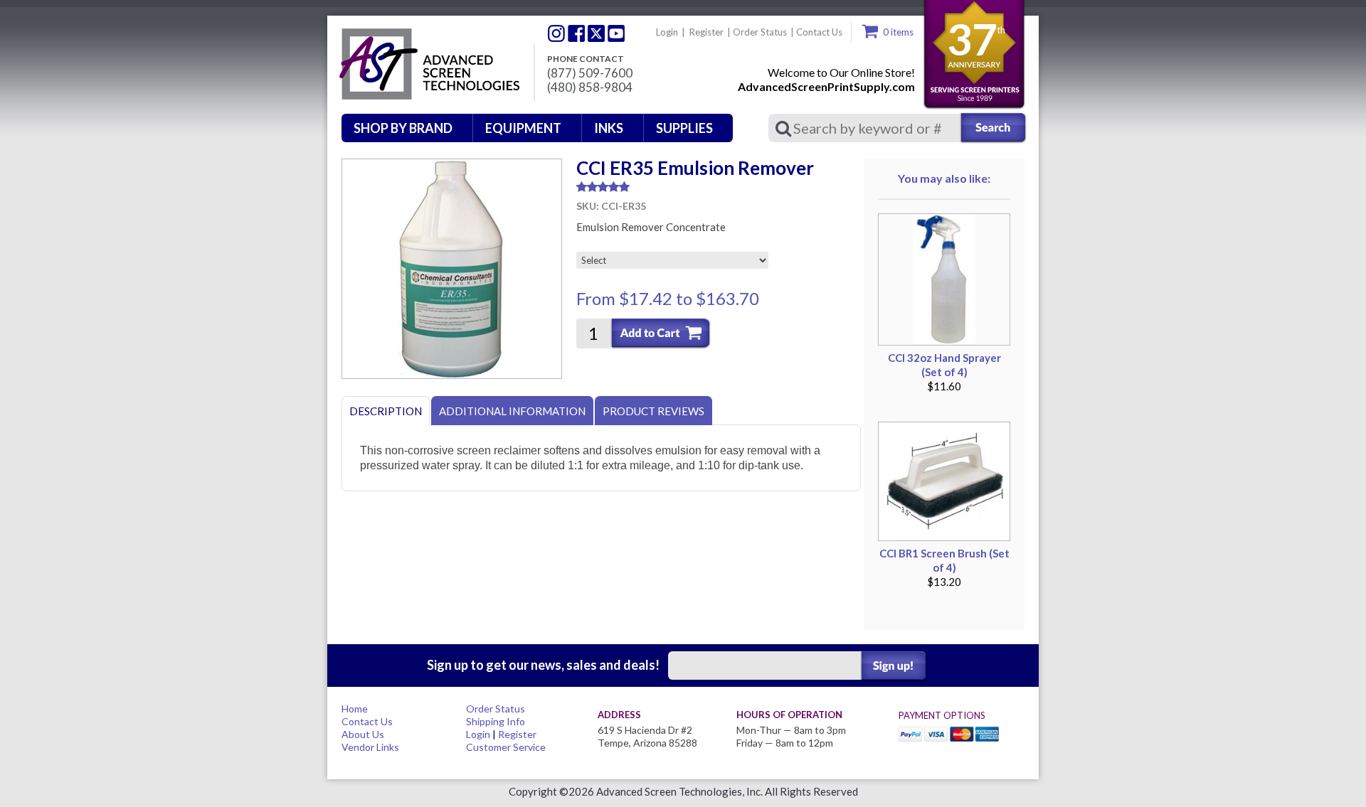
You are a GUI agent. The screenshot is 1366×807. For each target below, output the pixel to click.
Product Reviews (653, 411)
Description (385, 411)
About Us (363, 734)
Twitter (556, 33)
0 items (898, 32)
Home (355, 708)
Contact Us (819, 32)
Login (667, 32)
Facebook (576, 33)
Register (706, 32)
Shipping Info (495, 721)
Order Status (760, 32)
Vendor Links (370, 747)
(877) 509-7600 (589, 73)
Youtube (616, 33)
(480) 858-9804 (589, 87)
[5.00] (718, 186)
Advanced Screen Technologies (427, 65)
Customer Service (506, 747)
